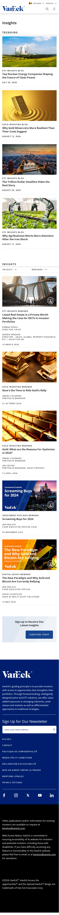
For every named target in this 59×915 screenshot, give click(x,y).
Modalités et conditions (17, 757)
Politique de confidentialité (19, 751)
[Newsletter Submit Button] (54, 729)
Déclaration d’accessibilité (19, 764)
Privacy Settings (12, 782)
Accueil (7, 739)
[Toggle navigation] (54, 9)
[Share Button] (47, 9)
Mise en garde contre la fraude (21, 770)
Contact (7, 745)
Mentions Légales (13, 776)
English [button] (50, 3)
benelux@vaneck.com (13, 828)
